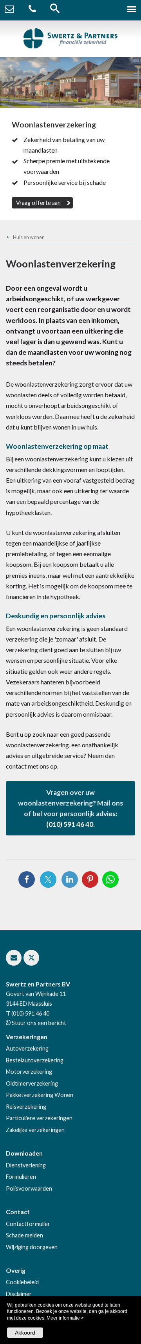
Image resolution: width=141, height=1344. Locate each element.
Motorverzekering (29, 1071)
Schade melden (24, 1235)
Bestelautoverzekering (34, 1060)
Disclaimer (19, 1294)
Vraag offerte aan (38, 202)
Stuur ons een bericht (38, 1023)
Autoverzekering (27, 1048)
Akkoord (25, 1332)
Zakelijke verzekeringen (35, 1129)
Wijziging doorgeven (32, 1247)
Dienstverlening (26, 1165)
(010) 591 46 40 (69, 824)
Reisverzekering (26, 1106)
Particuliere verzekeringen (39, 1118)
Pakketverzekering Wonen (39, 1094)
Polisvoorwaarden (29, 1188)
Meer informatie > (65, 1318)
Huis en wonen (29, 237)
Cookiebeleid (22, 1282)
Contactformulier (28, 1223)
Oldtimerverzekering (32, 1083)
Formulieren (21, 1176)
